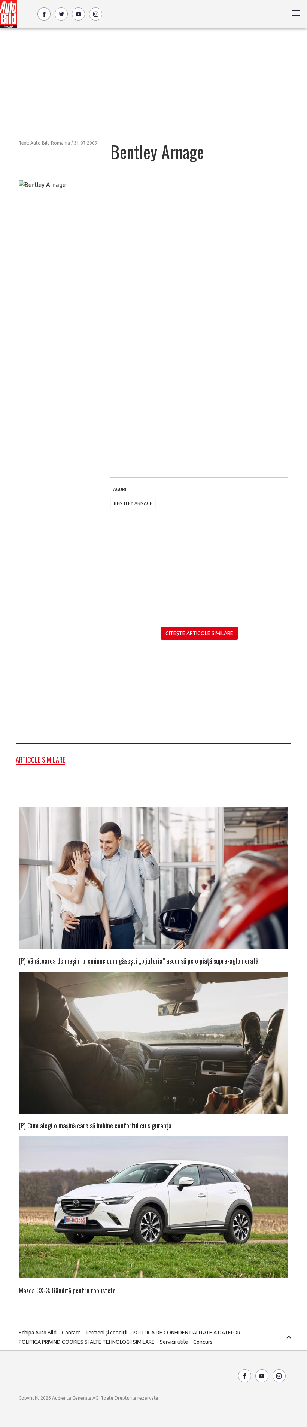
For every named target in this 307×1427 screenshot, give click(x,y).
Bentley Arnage (133, 503)
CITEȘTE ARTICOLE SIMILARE (199, 633)
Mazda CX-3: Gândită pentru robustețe (67, 1290)
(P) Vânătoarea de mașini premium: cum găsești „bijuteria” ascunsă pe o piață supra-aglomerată (138, 961)
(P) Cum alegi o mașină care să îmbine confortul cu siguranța (95, 1125)
